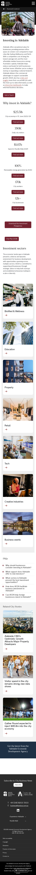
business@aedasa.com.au (19, 806)
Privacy (5, 852)
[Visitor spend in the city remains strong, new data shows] (18, 666)
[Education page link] (18, 333)
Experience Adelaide (17, 817)
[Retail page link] (18, 409)
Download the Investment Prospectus (18, 224)
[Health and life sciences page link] (18, 295)
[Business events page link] (18, 523)
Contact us (6, 856)
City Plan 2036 (11, 239)
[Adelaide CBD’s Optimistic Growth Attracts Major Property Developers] (18, 621)
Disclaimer (5, 845)
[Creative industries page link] (18, 485)
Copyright (5, 842)
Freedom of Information (9, 849)
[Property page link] (18, 371)
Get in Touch (9, 95)
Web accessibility (7, 838)
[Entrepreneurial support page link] (18, 447)
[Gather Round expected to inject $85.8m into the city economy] (18, 709)
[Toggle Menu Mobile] (33, 3)
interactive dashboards (13, 85)
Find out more (18, 122)
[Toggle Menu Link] (33, 3)
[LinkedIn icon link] (18, 811)
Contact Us (22, 870)
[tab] (18, 566)
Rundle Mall (14, 821)
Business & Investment (13, 9)
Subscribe (18, 785)
